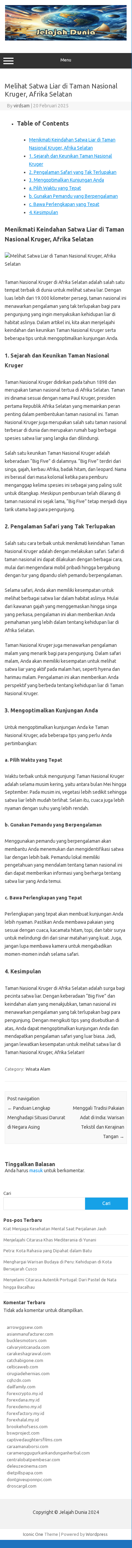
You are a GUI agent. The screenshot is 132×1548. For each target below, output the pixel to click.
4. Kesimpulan (43, 212)
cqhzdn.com (19, 1380)
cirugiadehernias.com (28, 1373)
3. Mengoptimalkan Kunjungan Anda (66, 180)
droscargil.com (21, 1486)
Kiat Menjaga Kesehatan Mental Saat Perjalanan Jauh (54, 1228)
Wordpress (97, 1534)
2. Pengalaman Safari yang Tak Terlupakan (72, 172)
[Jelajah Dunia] (66, 39)
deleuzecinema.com (27, 1466)
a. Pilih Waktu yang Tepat (55, 188)
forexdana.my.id (23, 1399)
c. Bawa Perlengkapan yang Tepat (64, 204)
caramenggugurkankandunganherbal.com (48, 1452)
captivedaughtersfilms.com (34, 1439)
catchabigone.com (25, 1360)
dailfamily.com (21, 1386)
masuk (36, 1170)
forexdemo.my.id (24, 1406)
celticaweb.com (22, 1366)
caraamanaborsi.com (27, 1446)
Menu (65, 59)
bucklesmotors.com (27, 1340)
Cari (7, 1193)
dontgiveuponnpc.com (29, 1479)
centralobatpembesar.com (33, 1459)
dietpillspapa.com (25, 1472)
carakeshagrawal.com (29, 1353)
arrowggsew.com (25, 1327)
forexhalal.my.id (23, 1419)
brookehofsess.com (27, 1426)
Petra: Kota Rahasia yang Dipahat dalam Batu (47, 1250)
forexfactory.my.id (25, 1413)
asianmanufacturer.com (30, 1334)
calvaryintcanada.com (28, 1347)
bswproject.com (23, 1433)
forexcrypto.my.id (25, 1393)
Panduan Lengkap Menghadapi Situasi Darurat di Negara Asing (36, 1117)
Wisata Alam (38, 1069)
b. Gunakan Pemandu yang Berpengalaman (73, 196)
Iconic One (33, 1534)
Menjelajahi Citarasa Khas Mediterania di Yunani (49, 1239)
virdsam (22, 105)
